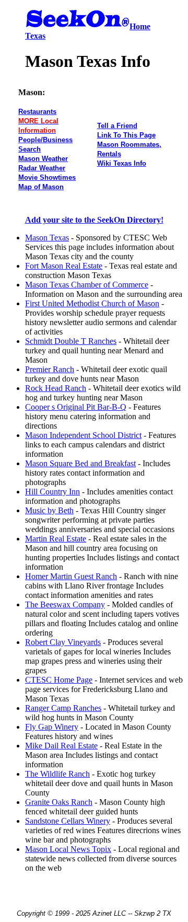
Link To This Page (126, 135)
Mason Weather (43, 159)
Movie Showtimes (47, 177)
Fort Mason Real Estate (63, 265)
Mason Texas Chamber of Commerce (86, 284)
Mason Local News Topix (68, 849)
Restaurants (37, 112)
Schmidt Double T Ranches (70, 341)
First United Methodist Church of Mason (92, 303)
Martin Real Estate (55, 538)
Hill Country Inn (52, 491)
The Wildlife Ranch (57, 773)
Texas (35, 35)
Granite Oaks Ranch (58, 802)
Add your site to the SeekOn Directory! (94, 219)
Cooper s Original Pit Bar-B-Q (75, 406)
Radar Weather (41, 168)
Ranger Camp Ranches (63, 708)
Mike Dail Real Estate (61, 745)
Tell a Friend (117, 126)
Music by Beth (49, 510)
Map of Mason (41, 187)
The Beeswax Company (65, 604)
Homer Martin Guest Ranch (71, 576)
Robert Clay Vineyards (63, 642)
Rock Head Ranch (55, 388)
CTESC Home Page (58, 679)
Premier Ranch (49, 369)
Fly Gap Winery (51, 726)
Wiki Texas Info (121, 163)
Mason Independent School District (83, 435)
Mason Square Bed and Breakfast (80, 463)
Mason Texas (47, 237)
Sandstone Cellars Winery (67, 820)
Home (140, 26)
